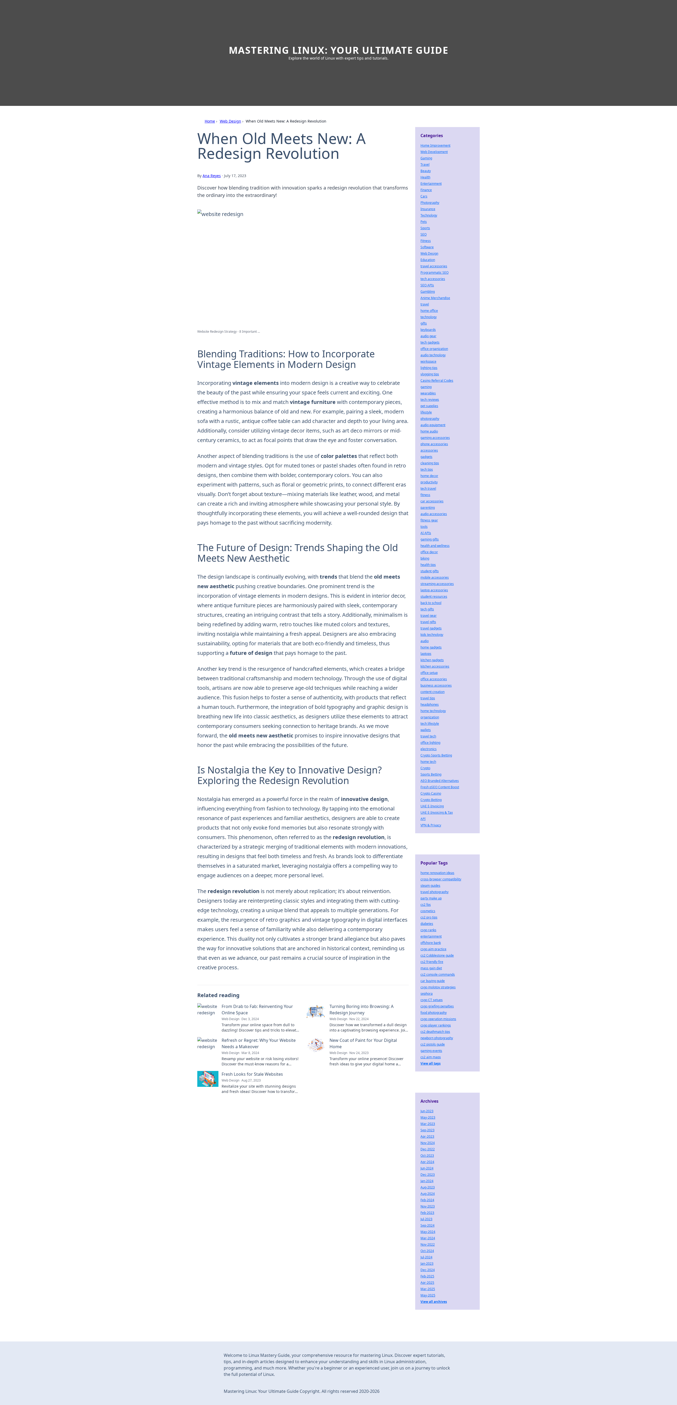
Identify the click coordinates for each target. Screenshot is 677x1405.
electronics (428, 749)
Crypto (425, 768)
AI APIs (425, 533)
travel (424, 304)
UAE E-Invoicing (432, 806)
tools (424, 526)
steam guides (430, 885)
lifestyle (426, 412)
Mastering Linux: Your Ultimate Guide (339, 50)
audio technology (433, 355)
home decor (429, 476)
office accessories (433, 679)
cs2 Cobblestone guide (437, 955)
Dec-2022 (427, 1149)
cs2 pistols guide (432, 1044)
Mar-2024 (427, 1238)
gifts (423, 323)
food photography (433, 1012)
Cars (423, 196)
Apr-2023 (427, 1136)
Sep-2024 (427, 1225)
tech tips (426, 469)
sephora (426, 993)
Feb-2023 (427, 1212)
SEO (423, 234)
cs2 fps (425, 904)
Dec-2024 (427, 1270)
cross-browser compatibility (440, 879)
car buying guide (432, 981)
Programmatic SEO (434, 272)
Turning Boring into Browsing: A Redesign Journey (362, 1009)
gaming (426, 387)
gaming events (431, 1050)
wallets (425, 730)
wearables (428, 393)
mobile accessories (434, 577)
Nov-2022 (427, 1244)
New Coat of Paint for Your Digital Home (363, 1043)
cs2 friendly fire (431, 962)
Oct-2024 (427, 1251)
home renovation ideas (437, 873)
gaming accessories (435, 437)
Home (210, 121)
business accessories (436, 685)
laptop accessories (434, 590)
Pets (423, 221)
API (423, 819)
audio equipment (432, 425)
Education (427, 260)
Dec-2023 (427, 1174)
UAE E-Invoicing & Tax (436, 812)
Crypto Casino (430, 793)
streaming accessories (437, 584)
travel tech (428, 736)
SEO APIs (427, 285)
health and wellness (435, 545)
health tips (428, 564)
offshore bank (430, 942)
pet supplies (429, 406)
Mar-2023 (427, 1124)
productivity (429, 482)
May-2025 (427, 1295)
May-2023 (427, 1117)
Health (425, 177)
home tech (428, 761)
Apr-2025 (427, 1282)
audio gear (428, 336)
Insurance (427, 209)
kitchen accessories (434, 666)
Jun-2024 (426, 1168)
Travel (424, 164)
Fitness (425, 240)
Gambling (427, 291)
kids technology (431, 634)
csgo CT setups (431, 1000)
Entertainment (431, 183)
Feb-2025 (427, 1276)
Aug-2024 (427, 1193)
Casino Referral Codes (436, 380)
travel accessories (433, 266)
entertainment (431, 936)
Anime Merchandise (435, 298)
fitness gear (429, 520)
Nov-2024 (427, 1143)
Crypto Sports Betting (436, 755)
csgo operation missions (438, 1019)
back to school (430, 603)
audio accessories (433, 514)
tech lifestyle (429, 723)
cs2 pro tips (428, 917)
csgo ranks (428, 930)
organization (429, 717)
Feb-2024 (427, 1200)
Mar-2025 (427, 1289)
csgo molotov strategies (438, 987)
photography (429, 418)
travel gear (428, 615)
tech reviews (429, 399)
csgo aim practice (433, 949)
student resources (433, 596)
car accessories (431, 501)
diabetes (426, 923)
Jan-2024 (426, 1181)
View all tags (430, 1063)
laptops (425, 653)
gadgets (426, 456)
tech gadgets (430, 342)
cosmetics (427, 911)
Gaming (426, 158)
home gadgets (431, 647)
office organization (434, 348)
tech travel (428, 488)
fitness (425, 495)
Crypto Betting (431, 800)
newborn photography (436, 1038)
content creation (432, 692)
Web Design (230, 121)
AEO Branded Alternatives (439, 780)
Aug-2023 (427, 1187)
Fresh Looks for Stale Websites (252, 1074)
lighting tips (428, 368)
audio (424, 641)
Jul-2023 (426, 1219)
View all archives (433, 1301)
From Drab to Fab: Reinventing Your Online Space (257, 1009)
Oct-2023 (427, 1155)
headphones (429, 704)
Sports (425, 228)
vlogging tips (429, 374)
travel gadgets (431, 628)
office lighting (430, 742)
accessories (429, 450)
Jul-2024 (426, 1257)
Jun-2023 (426, 1111)
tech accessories (432, 279)
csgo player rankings (435, 1025)
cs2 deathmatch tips (435, 1031)
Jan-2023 (426, 1263)
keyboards (428, 329)
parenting (427, 507)
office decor (429, 552)
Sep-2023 (427, 1130)
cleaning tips (429, 463)
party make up (431, 898)
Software (427, 247)
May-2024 (427, 1232)
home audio (429, 431)
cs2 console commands (437, 974)
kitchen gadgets (432, 660)
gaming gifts (429, 539)
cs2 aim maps (430, 1057)
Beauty (425, 171)
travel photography (434, 892)
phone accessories (434, 444)
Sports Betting (430, 774)
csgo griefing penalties (437, 1006)
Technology (428, 215)
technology (428, 317)
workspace (428, 361)
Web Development (434, 152)
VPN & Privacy (430, 825)
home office (429, 310)
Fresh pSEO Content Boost (439, 787)
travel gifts (428, 622)
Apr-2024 (427, 1162)
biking (424, 558)
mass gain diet (431, 968)
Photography (429, 202)
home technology (433, 711)
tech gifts (427, 609)
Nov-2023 (427, 1206)
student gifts (429, 571)
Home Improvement (435, 145)
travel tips (427, 698)
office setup (429, 672)
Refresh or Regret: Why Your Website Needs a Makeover (259, 1043)
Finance (426, 190)
